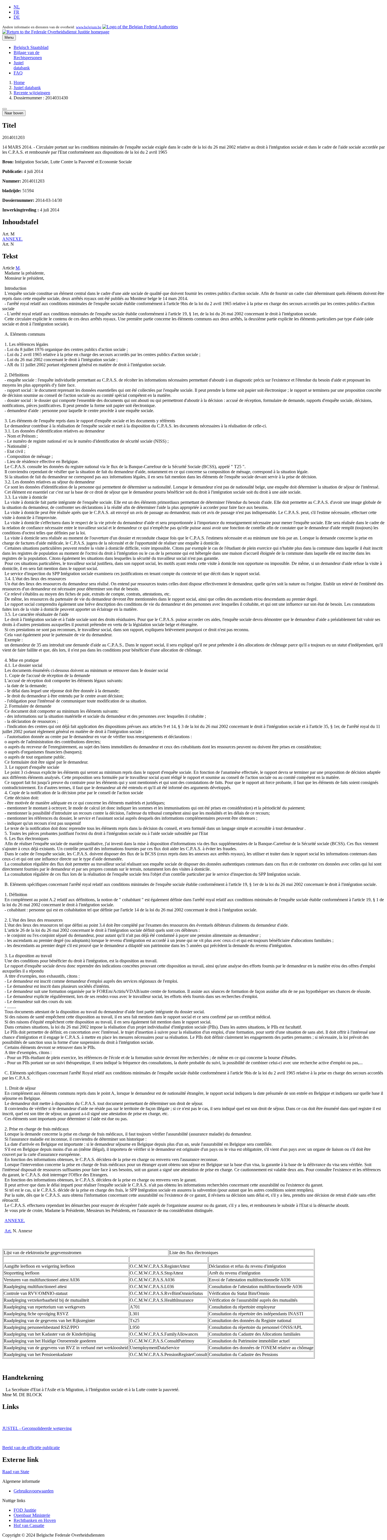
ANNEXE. (12, 239)
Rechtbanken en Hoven (35, 1520)
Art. (8, 1230)
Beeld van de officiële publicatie (31, 1447)
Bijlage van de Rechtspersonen (28, 55)
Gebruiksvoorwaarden (34, 1490)
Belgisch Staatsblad (31, 47)
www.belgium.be (88, 27)
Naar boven (14, 113)
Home (19, 82)
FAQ (18, 72)
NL (17, 7)
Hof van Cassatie (29, 1525)
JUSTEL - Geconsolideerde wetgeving (37, 1428)
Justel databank (22, 65)
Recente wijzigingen (32, 92)
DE (17, 17)
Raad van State (15, 1471)
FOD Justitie (25, 1510)
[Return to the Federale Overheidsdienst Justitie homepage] (55, 31)
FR (16, 12)
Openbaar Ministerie (32, 1515)
